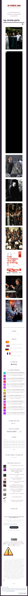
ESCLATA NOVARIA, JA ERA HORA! (16, 465)
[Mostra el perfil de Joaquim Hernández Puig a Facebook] (11, 364)
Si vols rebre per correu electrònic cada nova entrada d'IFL (14, 517)
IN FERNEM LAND (14, 5)
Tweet (14, 583)
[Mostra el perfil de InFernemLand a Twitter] (13, 364)
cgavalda (9, 392)
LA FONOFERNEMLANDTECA (14, 12)
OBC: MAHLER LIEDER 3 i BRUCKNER (17, 493)
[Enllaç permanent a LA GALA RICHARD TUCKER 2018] (14, 102)
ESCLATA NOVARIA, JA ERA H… (17, 386)
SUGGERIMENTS (14, 15)
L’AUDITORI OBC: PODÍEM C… (17, 375)
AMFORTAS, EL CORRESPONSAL (14, 14)
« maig (13, 449)
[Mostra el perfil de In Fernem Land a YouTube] (16, 364)
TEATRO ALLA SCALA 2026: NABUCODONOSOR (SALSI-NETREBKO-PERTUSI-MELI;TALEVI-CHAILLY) (16, 486)
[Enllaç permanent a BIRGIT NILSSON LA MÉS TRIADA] (14, 190)
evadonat (12, 395)
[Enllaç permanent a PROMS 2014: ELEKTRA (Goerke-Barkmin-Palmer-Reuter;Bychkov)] (14, 214)
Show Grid (22, 24)
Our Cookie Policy (10, 590)
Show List (23, 24)
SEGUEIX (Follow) (14, 527)
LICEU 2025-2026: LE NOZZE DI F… (17, 372)
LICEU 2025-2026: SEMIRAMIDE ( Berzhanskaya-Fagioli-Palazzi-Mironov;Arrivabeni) (16, 490)
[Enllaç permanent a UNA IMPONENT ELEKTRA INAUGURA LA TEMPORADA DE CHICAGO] (14, 311)
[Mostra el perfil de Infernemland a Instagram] (14, 364)
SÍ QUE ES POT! (18, 395)
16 (7, 444)
